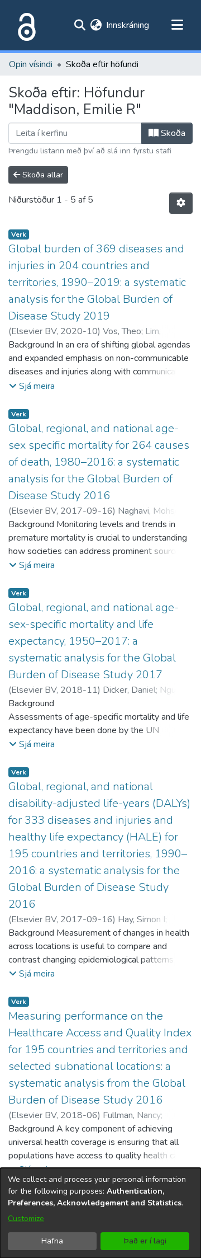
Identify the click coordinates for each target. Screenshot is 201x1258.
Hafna (52, 1241)
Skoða (172, 133)
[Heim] (24, 25)
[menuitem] (96, 25)
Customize (26, 1218)
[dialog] (100, 1213)
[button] (31, 386)
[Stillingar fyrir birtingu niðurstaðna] (181, 203)
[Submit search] (80, 25)
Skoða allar (41, 175)
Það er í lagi (145, 1241)
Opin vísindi (30, 64)
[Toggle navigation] (177, 25)
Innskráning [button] (128, 25)
